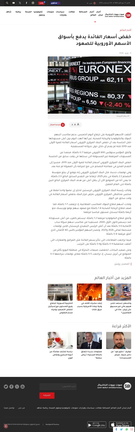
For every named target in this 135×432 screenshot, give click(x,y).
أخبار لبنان (126, 408)
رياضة (18, 12)
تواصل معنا (9, 408)
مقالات (72, 12)
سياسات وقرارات (87, 408)
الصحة (28, 12)
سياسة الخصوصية (52, 424)
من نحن (21, 408)
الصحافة (83, 12)
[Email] (131, 429)
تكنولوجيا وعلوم (63, 408)
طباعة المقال (55, 125)
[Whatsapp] (126, 429)
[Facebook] (116, 429)
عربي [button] (91, 3)
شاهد (8, 12)
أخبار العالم (93, 13)
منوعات (50, 12)
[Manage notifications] (6, 426)
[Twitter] (121, 429)
